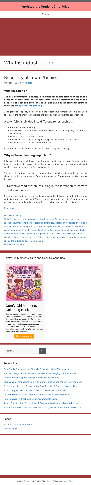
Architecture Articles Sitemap (18, 424)
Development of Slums (50, 219)
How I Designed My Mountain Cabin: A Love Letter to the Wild (35, 390)
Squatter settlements (20, 230)
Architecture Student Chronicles (45, 6)
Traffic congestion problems (59, 230)
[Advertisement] (45, 35)
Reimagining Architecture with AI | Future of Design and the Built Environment (43, 382)
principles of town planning (28, 106)
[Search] (42, 351)
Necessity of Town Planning (31, 77)
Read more (9, 208)
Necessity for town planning (22, 226)
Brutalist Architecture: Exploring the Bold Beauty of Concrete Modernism (40, 386)
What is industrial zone (49, 237)
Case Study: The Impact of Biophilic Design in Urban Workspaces (36, 369)
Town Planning (14, 215)
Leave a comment (15, 244)
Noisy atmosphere (45, 226)
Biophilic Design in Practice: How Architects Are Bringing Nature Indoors (40, 373)
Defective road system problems (22, 219)
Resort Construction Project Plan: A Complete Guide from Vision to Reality (41, 403)
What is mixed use (70, 237)
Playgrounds (67, 226)
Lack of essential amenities (40, 223)
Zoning (39, 241)
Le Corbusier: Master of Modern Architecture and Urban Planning (36, 394)
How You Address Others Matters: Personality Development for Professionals (42, 407)
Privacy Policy (10, 428)
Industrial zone (19, 223)
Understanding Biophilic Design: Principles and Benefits (31, 377)
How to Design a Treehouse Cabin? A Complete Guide (30, 399)
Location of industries (64, 223)
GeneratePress (67, 481)
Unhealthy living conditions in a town (43, 233)
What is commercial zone (25, 237)
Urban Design (68, 233)
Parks (57, 226)
